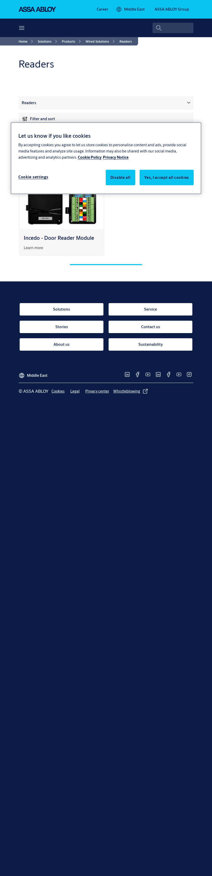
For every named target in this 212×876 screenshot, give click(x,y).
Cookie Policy (90, 157)
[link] (102, 9)
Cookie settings (33, 176)
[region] (106, 158)
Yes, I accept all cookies (166, 177)
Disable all (120, 177)
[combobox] (173, 28)
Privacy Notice (115, 157)
